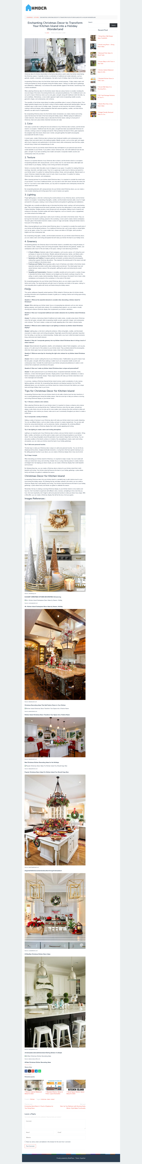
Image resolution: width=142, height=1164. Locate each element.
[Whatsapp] (39, 1071)
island (52, 1099)
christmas (43, 1099)
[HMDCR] (36, 7)
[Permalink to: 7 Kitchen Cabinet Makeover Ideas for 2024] (34, 1085)
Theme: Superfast (80, 1158)
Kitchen (32, 1099)
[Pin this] (32, 1071)
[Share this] (26, 1071)
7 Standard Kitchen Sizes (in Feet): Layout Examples (54, 1093)
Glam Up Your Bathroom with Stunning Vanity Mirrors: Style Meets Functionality (72, 1106)
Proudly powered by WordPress (65, 1158)
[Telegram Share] (36, 1071)
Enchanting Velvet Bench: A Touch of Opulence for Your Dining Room (39, 1106)
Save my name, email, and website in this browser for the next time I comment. (48, 1142)
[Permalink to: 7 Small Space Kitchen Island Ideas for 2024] (75, 1085)
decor (48, 1099)
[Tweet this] (29, 1071)
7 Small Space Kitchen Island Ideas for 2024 (75, 1093)
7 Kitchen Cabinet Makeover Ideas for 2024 (33, 1093)
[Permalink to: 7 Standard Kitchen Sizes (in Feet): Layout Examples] (55, 1085)
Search (90, 22)
